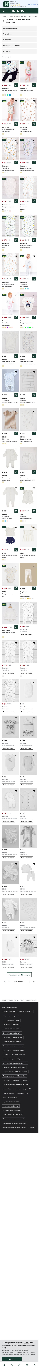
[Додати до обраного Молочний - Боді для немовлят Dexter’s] (34, 937)
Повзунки (7, 51)
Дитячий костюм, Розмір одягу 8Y (14, 1063)
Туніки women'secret (10, 1097)
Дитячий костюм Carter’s (11, 1033)
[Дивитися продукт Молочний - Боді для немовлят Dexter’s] (28, 945)
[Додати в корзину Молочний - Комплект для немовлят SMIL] (16, 549)
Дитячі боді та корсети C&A (12, 1041)
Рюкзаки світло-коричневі (12, 1110)
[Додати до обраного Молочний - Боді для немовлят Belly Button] (16, 604)
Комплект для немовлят (12, 45)
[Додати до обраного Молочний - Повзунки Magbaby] (34, 566)
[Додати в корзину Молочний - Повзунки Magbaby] (34, 588)
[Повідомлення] (35, 11)
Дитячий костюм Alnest (11, 1024)
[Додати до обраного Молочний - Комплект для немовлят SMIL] (16, 527)
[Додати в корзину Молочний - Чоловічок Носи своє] (34, 124)
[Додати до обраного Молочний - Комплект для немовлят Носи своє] (16, 63)
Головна (4, 16)
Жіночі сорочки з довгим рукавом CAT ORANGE (19, 1127)
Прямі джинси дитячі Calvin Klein (14, 1076)
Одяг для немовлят (31, 1000)
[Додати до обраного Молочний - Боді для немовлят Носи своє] (34, 63)
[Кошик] (19, 1365)
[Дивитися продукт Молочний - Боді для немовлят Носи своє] (28, 71)
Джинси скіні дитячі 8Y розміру (14, 1059)
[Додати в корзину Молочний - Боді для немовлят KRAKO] (16, 356)
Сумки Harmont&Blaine (11, 1101)
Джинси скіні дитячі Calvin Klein (14, 1067)
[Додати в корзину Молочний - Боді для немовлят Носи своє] (34, 85)
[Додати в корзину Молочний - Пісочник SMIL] (34, 511)
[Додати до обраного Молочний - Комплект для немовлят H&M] (34, 527)
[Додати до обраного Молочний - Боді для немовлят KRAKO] (16, 333)
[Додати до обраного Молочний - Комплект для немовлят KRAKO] (16, 450)
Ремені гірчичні (8, 1093)
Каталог (17, 16)
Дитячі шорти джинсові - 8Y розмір (15, 1080)
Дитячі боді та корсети (11, 1028)
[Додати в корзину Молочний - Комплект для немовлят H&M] (34, 549)
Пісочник (7, 39)
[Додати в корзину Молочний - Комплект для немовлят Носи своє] (16, 85)
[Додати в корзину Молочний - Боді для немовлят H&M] (16, 588)
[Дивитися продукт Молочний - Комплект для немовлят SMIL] (10, 535)
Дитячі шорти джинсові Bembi (13, 1050)
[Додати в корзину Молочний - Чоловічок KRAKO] (16, 395)
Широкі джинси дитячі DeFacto (14, 1054)
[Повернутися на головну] (19, 11)
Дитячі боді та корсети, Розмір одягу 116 (17, 1089)
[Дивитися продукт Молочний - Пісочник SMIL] (28, 497)
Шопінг (11, 16)
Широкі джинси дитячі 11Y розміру (15, 1071)
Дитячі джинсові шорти (11, 1020)
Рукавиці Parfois (22, 1093)
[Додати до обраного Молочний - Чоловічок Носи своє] (34, 101)
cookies (26, 1342)
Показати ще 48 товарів (19, 975)
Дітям (24, 16)
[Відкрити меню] (11, 1365)
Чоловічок (7, 34)
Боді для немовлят (10, 28)
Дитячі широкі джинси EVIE (12, 1037)
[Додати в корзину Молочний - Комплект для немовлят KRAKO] (16, 472)
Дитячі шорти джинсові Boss (13, 1046)
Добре (11, 1359)
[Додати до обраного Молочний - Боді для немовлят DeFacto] (34, 682)
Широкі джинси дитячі (11, 1016)
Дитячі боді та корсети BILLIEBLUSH (15, 1084)
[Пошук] (4, 11)
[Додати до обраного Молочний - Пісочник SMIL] (34, 488)
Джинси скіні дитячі (25, 1011)
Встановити (33, 4)
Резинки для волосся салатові (13, 1119)
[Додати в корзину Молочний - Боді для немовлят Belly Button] (16, 627)
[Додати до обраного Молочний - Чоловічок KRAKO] (16, 372)
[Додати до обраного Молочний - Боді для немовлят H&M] (16, 566)
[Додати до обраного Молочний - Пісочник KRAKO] (34, 372)
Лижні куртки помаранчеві (12, 1114)
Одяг (29, 16)
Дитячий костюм (9, 1011)
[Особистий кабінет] (35, 1365)
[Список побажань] (27, 1365)
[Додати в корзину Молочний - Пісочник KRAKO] (34, 395)
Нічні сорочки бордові (10, 1106)
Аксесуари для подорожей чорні (14, 1123)
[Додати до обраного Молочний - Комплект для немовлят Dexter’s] (16, 791)
